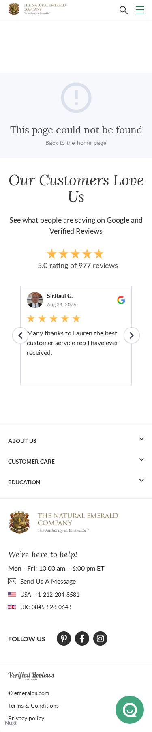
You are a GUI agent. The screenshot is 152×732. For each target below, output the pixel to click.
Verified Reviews (76, 230)
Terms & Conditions (33, 705)
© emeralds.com (28, 692)
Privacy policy (26, 718)
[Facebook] (82, 639)
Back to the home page (76, 143)
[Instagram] (100, 639)
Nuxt (11, 722)
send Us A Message (48, 581)
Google (118, 219)
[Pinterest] (64, 639)
